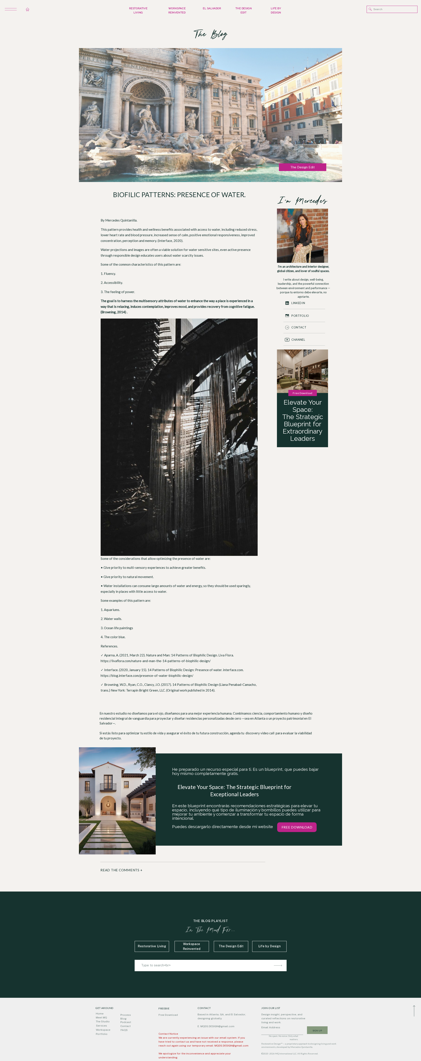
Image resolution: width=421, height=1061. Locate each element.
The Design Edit (302, 167)
